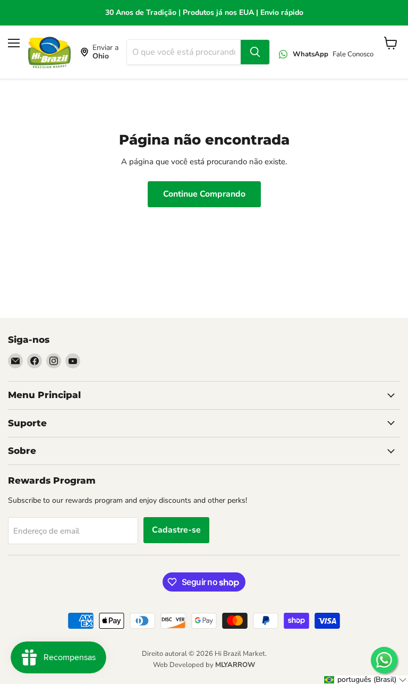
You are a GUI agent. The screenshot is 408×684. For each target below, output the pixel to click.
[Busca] (255, 52)
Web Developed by (204, 665)
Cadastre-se (176, 530)
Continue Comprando (204, 194)
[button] (365, 679)
